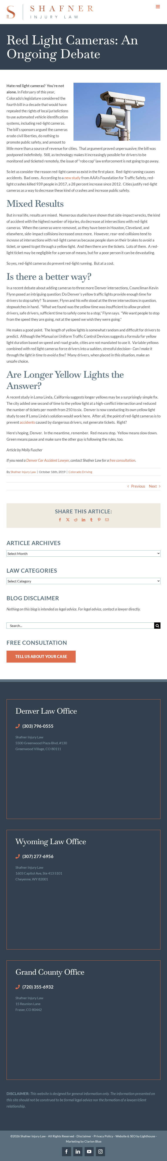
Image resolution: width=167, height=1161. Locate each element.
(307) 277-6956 (37, 856)
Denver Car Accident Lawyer (47, 460)
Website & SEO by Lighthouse (135, 1136)
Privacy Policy (103, 1136)
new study (72, 177)
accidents (27, 422)
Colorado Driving (80, 472)
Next (153, 486)
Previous (138, 486)
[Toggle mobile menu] (158, 6)
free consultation (122, 460)
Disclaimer (84, 1136)
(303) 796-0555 (37, 726)
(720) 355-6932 (37, 986)
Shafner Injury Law (23, 472)
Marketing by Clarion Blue (83, 1141)
